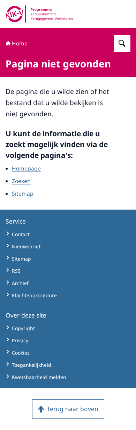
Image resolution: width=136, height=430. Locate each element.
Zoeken (21, 181)
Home (20, 43)
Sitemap (22, 193)
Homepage (26, 168)
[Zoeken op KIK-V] (122, 43)
